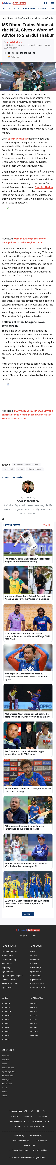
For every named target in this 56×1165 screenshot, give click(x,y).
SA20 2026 (34, 1032)
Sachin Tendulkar (18, 138)
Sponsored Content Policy (21, 1150)
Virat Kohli (34, 964)
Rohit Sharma (35, 960)
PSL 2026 (33, 1016)
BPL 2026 (33, 1024)
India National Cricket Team (26, 464)
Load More (28, 914)
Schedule (43, 8)
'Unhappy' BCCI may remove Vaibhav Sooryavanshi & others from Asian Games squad (26, 676)
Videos (4, 1088)
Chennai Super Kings (9, 960)
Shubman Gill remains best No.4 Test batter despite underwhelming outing (27, 560)
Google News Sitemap (36, 1126)
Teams (16, 8)
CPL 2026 (33, 1012)
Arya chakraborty (14, 42)
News (20, 469)
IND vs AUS (6, 1008)
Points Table (29, 8)
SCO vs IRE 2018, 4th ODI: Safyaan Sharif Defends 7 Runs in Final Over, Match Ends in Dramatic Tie (27, 414)
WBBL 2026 (34, 1036)
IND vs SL (5, 1028)
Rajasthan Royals (8, 972)
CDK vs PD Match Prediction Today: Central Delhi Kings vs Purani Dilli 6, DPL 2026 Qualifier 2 (27, 903)
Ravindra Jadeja (35, 976)
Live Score (6, 1056)
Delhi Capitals (7, 964)
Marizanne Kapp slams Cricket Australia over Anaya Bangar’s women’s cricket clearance (28, 597)
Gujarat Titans (7, 988)
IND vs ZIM (6, 1036)
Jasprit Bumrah (35, 980)
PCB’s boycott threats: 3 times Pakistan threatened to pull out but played (25, 827)
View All (47, 525)
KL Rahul (33, 952)
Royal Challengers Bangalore (12, 976)
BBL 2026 (33, 1008)
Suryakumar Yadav (37, 984)
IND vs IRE (6, 1040)
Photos (4, 1092)
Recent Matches (8, 1068)
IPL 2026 (6, 8)
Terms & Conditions (40, 1150)
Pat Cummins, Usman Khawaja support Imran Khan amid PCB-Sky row (25, 753)
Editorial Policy (19, 1135)
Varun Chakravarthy (37, 988)
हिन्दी (34, 935)
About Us (28, 1116)
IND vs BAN (6, 1012)
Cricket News (7, 1084)
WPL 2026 (33, 1004)
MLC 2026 (34, 1028)
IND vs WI (5, 1032)
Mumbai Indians (7, 956)
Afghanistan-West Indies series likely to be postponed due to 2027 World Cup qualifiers (27, 715)
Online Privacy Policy (40, 1121)
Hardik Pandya (35, 968)
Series (4, 1064)
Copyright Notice (17, 1121)
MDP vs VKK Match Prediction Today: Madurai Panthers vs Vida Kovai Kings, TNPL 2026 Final (28, 636)
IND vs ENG (6, 1016)
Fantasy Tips (6, 1080)
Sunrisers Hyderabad (9, 980)
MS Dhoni (8, 469)
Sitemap (17, 1126)
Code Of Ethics (29, 1145)
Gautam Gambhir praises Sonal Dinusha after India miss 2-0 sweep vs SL (26, 865)
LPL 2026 (33, 1020)
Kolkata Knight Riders (9, 952)
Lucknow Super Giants (10, 984)
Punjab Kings (6, 968)
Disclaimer (42, 1116)
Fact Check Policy (36, 1135)
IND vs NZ (6, 1020)
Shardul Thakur (44, 187)
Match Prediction (8, 1076)
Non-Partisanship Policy (20, 1140)
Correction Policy (41, 1140)
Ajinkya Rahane (35, 972)
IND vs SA (5, 1024)
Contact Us (14, 1116)
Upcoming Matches (9, 1072)
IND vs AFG (6, 1004)
